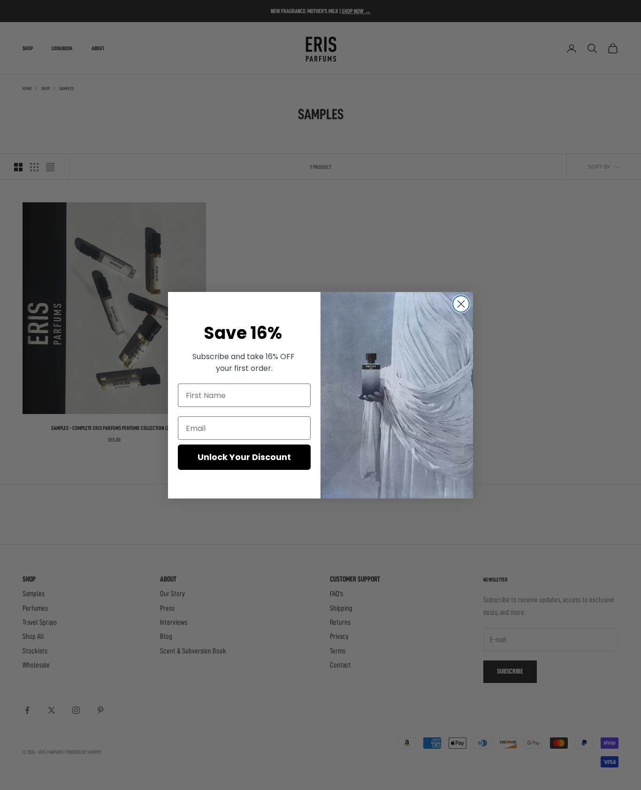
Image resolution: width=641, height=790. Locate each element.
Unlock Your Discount (244, 457)
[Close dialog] (461, 304)
